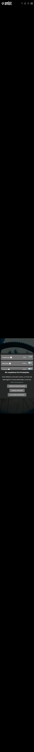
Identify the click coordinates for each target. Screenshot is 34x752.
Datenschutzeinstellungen (17, 386)
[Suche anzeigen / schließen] (22, 3)
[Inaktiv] (30, 363)
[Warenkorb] (28, 3)
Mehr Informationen (17, 382)
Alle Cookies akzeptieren (17, 395)
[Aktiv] (30, 357)
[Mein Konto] (25, 3)
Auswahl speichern (17, 390)
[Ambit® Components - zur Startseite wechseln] (7, 3)
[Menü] (31, 3)
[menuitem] (31, 3)
